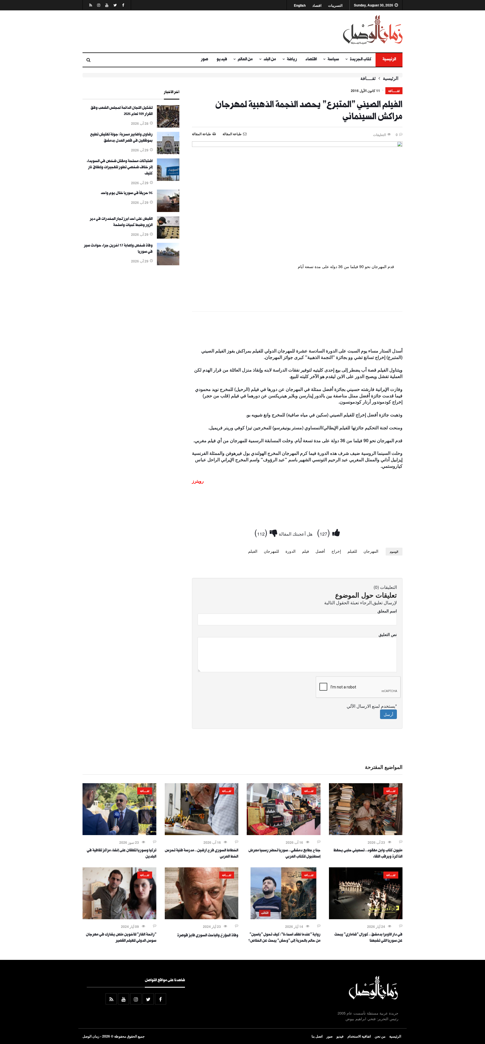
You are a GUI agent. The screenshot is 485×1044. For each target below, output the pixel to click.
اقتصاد (316, 5)
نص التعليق (388, 634)
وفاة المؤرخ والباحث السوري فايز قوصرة (207, 936)
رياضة (292, 60)
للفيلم (352, 551)
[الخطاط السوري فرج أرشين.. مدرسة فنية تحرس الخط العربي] (202, 833)
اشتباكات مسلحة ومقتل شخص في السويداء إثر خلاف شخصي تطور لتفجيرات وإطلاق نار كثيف (120, 168)
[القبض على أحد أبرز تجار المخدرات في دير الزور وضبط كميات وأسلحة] (168, 237)
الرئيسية (389, 60)
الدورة (290, 551)
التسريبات (335, 5)
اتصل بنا (317, 1036)
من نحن (380, 1036)
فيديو (222, 60)
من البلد (270, 60)
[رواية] (284, 917)
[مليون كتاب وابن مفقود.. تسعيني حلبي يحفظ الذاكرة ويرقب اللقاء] (366, 833)
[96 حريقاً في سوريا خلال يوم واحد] (168, 210)
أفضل (320, 551)
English (300, 5)
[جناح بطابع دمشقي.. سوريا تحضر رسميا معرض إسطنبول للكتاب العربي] (284, 833)
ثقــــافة (368, 78)
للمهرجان (271, 551)
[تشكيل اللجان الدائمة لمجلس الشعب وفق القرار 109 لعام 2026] (168, 126)
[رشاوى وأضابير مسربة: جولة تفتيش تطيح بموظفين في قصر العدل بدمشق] (168, 152)
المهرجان (370, 551)
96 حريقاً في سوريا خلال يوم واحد (127, 193)
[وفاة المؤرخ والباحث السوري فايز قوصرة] (202, 917)
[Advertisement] (188, 31)
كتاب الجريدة (360, 60)
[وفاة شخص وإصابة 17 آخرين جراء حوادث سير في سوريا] (168, 263)
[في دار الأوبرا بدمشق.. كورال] (366, 917)
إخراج (336, 551)
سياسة (333, 60)
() (324, 532)
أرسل (388, 714)
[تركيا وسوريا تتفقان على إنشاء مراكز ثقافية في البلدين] (119, 833)
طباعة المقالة (201, 133)
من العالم (245, 60)
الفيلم (252, 551)
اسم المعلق (387, 611)
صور (204, 60)
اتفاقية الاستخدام (359, 1036)
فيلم (305, 551)
